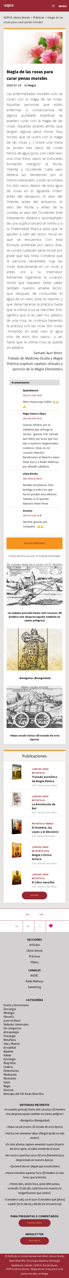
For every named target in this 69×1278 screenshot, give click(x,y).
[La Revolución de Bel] (16, 799)
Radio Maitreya (34, 981)
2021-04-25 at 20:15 (32, 419)
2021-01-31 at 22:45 (32, 516)
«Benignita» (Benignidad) (35, 1120)
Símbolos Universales (16, 1024)
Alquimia (8, 1051)
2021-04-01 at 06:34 (32, 479)
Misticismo (9, 1078)
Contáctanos (34, 1223)
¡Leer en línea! (40, 769)
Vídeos (34, 962)
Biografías (9, 1063)
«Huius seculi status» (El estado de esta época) (35, 1127)
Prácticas (34, 956)
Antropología (40, 851)
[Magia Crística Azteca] (16, 850)
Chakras (8, 1067)
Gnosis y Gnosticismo (16, 1005)
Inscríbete (34, 1240)
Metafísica (38, 773)
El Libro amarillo (43, 882)
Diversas (8, 1090)
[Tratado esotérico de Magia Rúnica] (16, 772)
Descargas (9, 1009)
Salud (6, 1082)
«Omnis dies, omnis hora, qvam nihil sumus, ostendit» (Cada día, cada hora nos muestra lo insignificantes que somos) (35, 1188)
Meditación (10, 1074)
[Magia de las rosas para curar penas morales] (17, 926)
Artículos (34, 945)
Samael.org (34, 987)
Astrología (9, 1059)
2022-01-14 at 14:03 (32, 395)
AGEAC (34, 975)
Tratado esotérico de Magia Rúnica (44, 779)
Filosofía (8, 1017)
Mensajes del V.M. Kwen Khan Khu (23, 1094)
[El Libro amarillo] (16, 877)
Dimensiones (11, 1070)
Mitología (8, 1013)
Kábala (49, 823)
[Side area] (52, 6)
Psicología (9, 1036)
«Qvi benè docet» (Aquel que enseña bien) (35, 1166)
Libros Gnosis (34, 950)
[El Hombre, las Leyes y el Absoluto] (16, 826)
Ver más (34, 895)
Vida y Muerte (11, 1043)
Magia (32, 85)
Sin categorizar (12, 1028)
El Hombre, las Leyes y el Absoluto (45, 829)
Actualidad (9, 1047)
